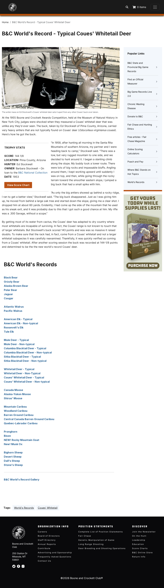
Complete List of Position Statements (100, 531)
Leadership (138, 540)
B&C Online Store (142, 552)
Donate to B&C (135, 116)
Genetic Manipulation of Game (96, 540)
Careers (42, 531)
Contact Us (44, 561)
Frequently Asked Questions (54, 556)
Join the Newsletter (144, 531)
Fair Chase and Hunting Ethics (139, 126)
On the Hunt (139, 536)
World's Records (135, 182)
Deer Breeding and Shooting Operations (102, 548)
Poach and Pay (135, 161)
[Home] (9, 5)
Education (138, 544)
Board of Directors (49, 536)
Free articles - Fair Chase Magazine (136, 139)
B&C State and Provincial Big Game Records (137, 67)
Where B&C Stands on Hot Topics (139, 171)
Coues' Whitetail (47, 507)
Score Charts (140, 548)
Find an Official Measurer (135, 81)
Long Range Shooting (91, 544)
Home (5, 22)
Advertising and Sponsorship (55, 552)
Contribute (44, 548)
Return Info (138, 556)
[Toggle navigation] (155, 7)
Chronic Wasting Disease (135, 106)
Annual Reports (47, 544)
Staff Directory (47, 540)
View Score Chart (18, 185)
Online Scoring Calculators (135, 151)
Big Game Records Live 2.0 (139, 93)
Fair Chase (84, 536)
